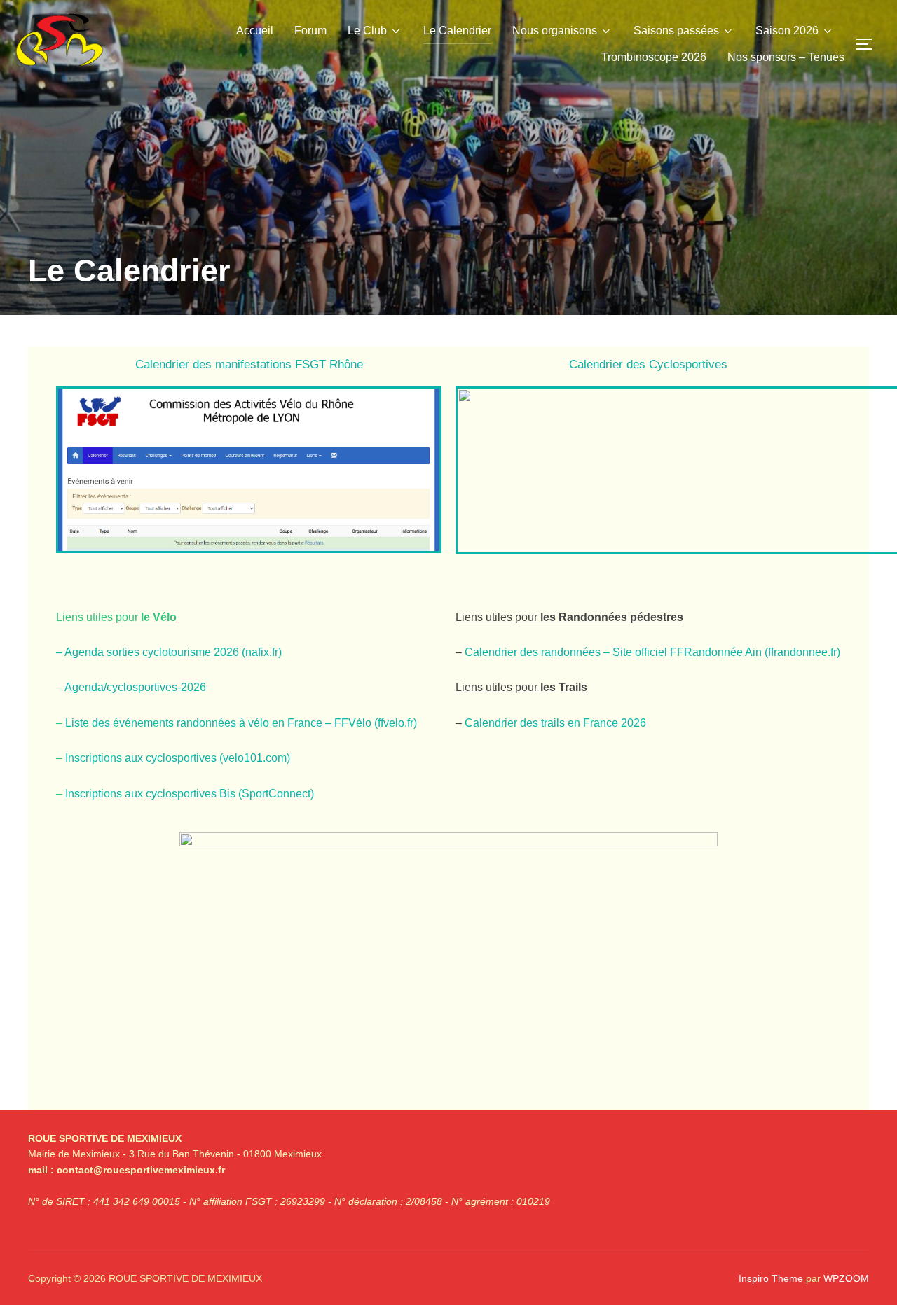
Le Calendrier (457, 30)
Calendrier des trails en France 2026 (555, 723)
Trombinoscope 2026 (653, 57)
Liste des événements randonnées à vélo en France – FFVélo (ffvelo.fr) (241, 723)
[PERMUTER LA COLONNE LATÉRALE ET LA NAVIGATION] (869, 44)
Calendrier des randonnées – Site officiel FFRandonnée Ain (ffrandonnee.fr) (652, 652)
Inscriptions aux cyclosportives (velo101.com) (177, 758)
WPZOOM (846, 1278)
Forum (310, 30)
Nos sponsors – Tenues (785, 57)
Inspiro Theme (771, 1278)
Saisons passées (676, 30)
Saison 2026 (787, 30)
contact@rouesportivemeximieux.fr (141, 1169)
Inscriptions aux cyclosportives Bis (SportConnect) (189, 794)
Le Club (367, 30)
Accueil (254, 30)
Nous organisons (554, 30)
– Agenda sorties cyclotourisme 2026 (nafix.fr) (169, 652)
